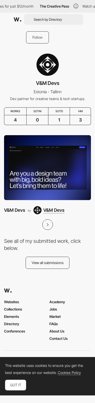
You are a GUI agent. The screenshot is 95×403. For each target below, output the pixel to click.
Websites (11, 302)
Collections (13, 309)
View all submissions (48, 262)
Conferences (14, 331)
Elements (11, 316)
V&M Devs (14, 210)
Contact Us (58, 338)
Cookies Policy (69, 372)
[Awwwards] (17, 19)
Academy (57, 302)
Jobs (53, 309)
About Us (56, 331)
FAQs (53, 324)
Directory (11, 324)
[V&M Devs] (47, 167)
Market (55, 316)
